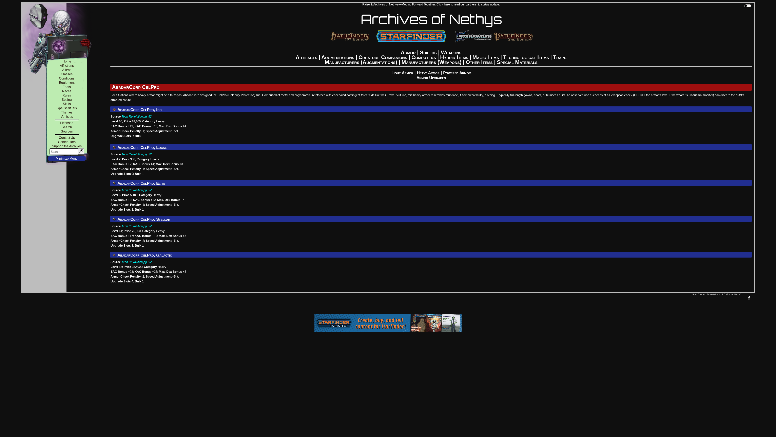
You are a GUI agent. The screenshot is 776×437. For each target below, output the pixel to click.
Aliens (66, 70)
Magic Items (485, 57)
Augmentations (337, 57)
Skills (67, 104)
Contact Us (67, 137)
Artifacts (306, 57)
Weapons (451, 52)
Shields (428, 52)
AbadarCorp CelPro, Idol (139, 109)
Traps (559, 57)
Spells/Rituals (67, 108)
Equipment (67, 82)
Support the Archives (67, 146)
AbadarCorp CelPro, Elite (140, 183)
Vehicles (67, 116)
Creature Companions (382, 57)
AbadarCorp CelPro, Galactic (144, 255)
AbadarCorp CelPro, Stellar (143, 219)
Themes (67, 112)
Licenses (66, 123)
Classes (67, 74)
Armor (408, 52)
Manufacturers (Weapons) (432, 62)
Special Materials (517, 62)
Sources (67, 131)
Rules (66, 95)
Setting (67, 99)
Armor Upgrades (431, 77)
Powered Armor (457, 73)
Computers (423, 57)
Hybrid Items (454, 57)
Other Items (479, 62)
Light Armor (402, 73)
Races (66, 91)
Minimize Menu (67, 158)
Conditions (67, 78)
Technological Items (526, 57)
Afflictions (67, 65)
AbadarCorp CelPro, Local (141, 147)
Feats (67, 87)
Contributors (67, 142)
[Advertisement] (356, 304)
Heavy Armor (428, 73)
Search (67, 127)
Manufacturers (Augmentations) (361, 62)
